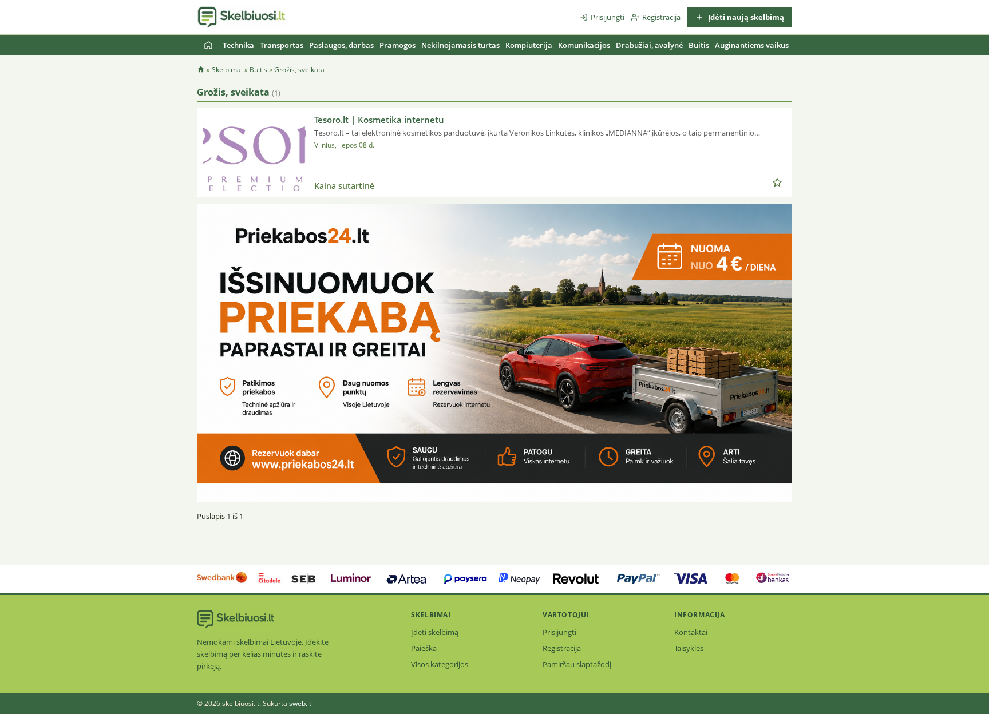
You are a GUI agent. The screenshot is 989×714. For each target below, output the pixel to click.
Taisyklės (688, 648)
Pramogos (397, 45)
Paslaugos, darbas (341, 45)
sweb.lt (300, 703)
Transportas (281, 45)
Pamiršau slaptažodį (577, 664)
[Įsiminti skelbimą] (777, 182)
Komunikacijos (584, 45)
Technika (238, 45)
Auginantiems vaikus (752, 45)
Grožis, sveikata (299, 69)
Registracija (661, 17)
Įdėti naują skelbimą (745, 17)
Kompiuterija (528, 45)
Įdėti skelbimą (434, 632)
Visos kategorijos (439, 664)
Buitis (699, 45)
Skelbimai (227, 69)
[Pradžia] (208, 45)
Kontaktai (690, 632)
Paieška (424, 648)
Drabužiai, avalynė (649, 45)
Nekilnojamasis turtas (460, 45)
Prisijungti (607, 17)
